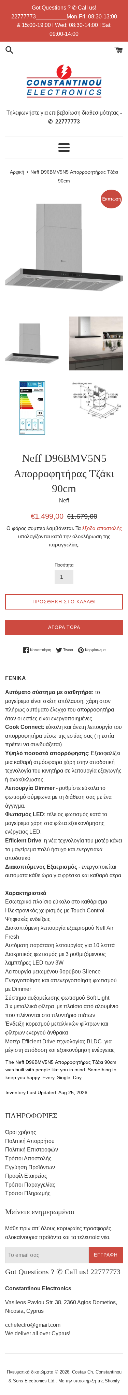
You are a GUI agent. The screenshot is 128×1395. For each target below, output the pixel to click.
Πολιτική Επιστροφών (31, 1149)
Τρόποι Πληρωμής (28, 1193)
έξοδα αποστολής (102, 528)
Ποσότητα (64, 565)
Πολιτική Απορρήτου (30, 1141)
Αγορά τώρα (64, 627)
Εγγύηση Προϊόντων (30, 1167)
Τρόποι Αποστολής (28, 1158)
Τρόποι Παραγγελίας (30, 1185)
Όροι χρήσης (20, 1132)
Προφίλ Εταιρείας (26, 1176)
